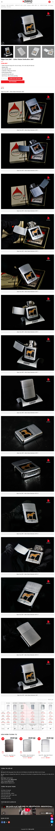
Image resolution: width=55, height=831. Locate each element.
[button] (2, 1)
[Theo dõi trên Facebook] (2, 822)
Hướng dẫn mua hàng (6, 798)
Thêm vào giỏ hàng (15, 78)
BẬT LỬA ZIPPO (10, 5)
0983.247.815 (14, 779)
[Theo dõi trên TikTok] (7, 822)
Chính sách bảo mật (5, 791)
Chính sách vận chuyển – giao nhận (9, 795)
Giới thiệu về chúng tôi (6, 790)
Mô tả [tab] (2, 88)
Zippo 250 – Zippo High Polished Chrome (46, 756)
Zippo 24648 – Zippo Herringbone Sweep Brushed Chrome (27, 756)
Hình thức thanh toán (5, 796)
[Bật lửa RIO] (27, 2)
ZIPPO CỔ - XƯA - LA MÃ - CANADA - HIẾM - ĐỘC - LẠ (27, 5)
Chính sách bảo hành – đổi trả (7, 793)
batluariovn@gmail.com (9, 782)
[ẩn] (51, 824)
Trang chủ (3, 5)
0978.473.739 (10, 781)
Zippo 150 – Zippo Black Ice (9, 755)
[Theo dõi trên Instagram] (4, 822)
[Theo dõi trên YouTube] (9, 822)
